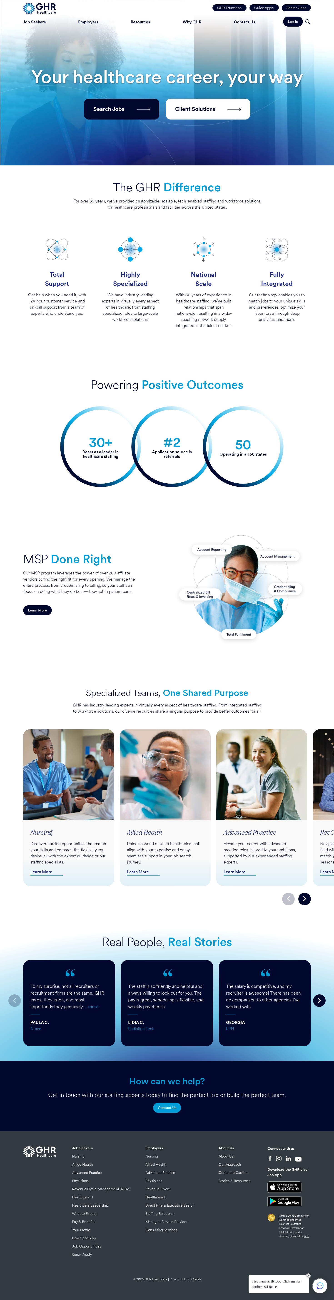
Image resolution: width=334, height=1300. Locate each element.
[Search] (307, 22)
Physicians (80, 1181)
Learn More (37, 610)
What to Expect (84, 1213)
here (306, 1236)
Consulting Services (161, 1230)
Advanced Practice (87, 1172)
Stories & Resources (234, 1181)
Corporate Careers (233, 1172)
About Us (226, 1148)
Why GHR (192, 22)
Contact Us (244, 22)
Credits (196, 1279)
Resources (140, 22)
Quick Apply (264, 8)
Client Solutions (196, 109)
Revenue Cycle (157, 1189)
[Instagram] (279, 1159)
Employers (88, 22)
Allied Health (82, 1164)
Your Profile (81, 1230)
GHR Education (229, 8)
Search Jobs (296, 8)
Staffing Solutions (159, 1213)
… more (91, 1006)
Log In (293, 21)
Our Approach (230, 1164)
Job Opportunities (86, 1246)
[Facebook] (270, 1159)
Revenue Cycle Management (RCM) (101, 1189)
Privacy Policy (179, 1279)
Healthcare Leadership (90, 1205)
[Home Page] (39, 7)
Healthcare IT (83, 1197)
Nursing (78, 1156)
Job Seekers (34, 22)
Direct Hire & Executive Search (169, 1205)
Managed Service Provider (166, 1222)
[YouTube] (298, 1159)
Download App (84, 1238)
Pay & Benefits (83, 1222)
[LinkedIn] (288, 1159)
